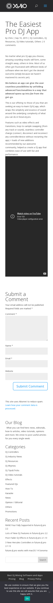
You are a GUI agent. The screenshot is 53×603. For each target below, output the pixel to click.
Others (38, 41)
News (8, 497)
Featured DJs (11, 484)
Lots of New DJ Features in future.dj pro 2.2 (26, 533)
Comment (11, 314)
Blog (21, 578)
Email (8, 358)
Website (9, 371)
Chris (10, 38)
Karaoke (9, 493)
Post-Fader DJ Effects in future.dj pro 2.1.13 (26, 537)
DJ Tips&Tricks (12, 470)
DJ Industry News (13, 456)
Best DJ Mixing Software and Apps (25, 575)
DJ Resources (11, 461)
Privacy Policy (34, 578)
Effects (8, 479)
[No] (49, 592)
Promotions (11, 511)
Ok (27, 598)
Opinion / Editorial (13, 502)
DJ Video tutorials (24, 41)
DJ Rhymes (10, 465)
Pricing (12, 578)
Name (9, 345)
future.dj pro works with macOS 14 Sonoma (26, 550)
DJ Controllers (36, 38)
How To (9, 488)
